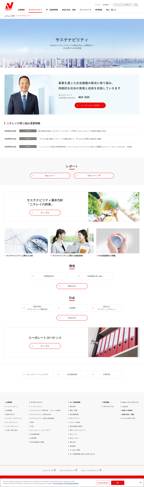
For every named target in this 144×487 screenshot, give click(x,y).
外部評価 (106, 374)
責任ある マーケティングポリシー (106, 308)
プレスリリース (85, 10)
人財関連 (72, 308)
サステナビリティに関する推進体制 (42, 418)
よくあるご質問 (75, 450)
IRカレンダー (74, 438)
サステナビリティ (35, 10)
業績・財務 (73, 410)
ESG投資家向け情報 (37, 442)
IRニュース (73, 434)
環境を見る (72, 286)
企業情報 (21, 10)
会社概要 (9, 410)
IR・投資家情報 (52, 10)
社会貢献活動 (72, 374)
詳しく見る (45, 213)
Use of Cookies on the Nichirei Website (66, 483)
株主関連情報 (74, 414)
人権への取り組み (12, 430)
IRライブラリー (75, 418)
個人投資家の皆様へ (76, 426)
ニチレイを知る (75, 422)
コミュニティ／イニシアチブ (37, 374)
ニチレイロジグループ (67, 470)
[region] (72, 482)
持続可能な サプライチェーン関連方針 (37, 308)
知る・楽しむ (111, 10)
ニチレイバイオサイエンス (90, 470)
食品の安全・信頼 (68, 10)
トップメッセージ (12, 406)
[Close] (140, 482)
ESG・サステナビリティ (78, 430)
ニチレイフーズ (48, 470)
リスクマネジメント (12, 426)
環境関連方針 (49, 276)
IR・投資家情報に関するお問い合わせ (82, 454)
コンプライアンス (12, 422)
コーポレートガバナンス (14, 418)
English (106, 5)
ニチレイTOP (10, 16)
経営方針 (73, 406)
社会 (32, 426)
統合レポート (50, 176)
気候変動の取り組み (95, 276)
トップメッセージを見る (90, 105)
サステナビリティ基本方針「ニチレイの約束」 (46, 410)
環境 (32, 422)
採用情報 (98, 10)
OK (118, 483)
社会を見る (72, 318)
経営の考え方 (10, 414)
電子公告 (73, 442)
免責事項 (73, 446)
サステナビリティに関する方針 (41, 414)
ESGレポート (93, 176)
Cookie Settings (102, 483)
